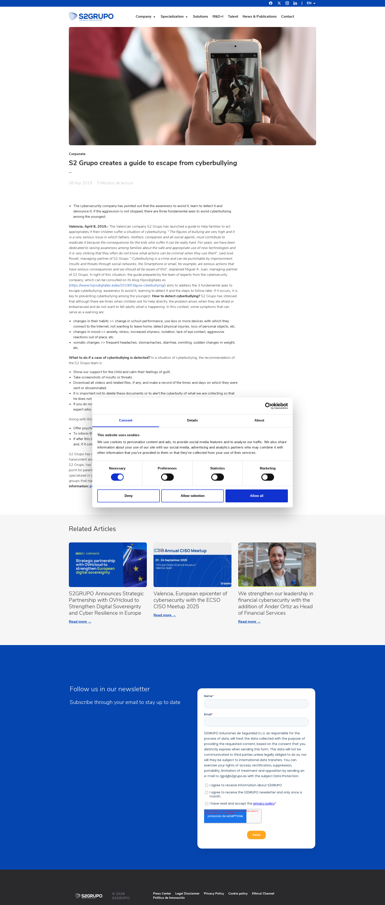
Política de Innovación (169, 898)
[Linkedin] (295, 3)
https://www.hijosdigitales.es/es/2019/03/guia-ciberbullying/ (117, 285)
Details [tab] (192, 420)
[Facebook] (270, 3)
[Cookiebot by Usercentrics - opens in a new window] (268, 406)
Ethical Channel (263, 893)
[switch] (167, 477)
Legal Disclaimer (187, 893)
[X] (279, 3)
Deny (129, 496)
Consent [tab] (125, 420)
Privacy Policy (214, 893)
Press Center (162, 893)
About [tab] (259, 420)
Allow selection (193, 496)
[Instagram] (287, 3)
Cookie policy (238, 893)
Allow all (256, 496)
